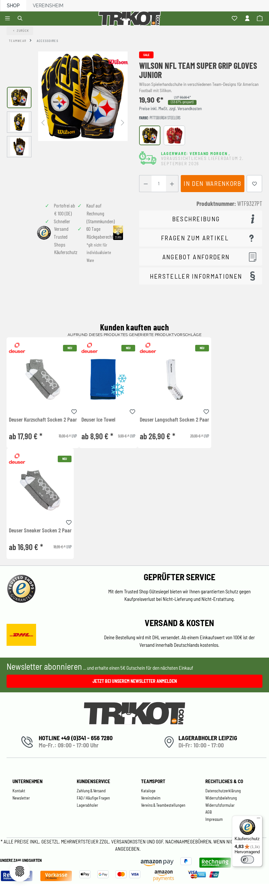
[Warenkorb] (260, 18)
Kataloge (148, 790)
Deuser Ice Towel (98, 419)
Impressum (214, 819)
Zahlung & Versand (91, 790)
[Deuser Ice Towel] (108, 379)
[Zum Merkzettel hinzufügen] (254, 183)
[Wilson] (118, 61)
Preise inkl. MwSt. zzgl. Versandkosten (170, 108)
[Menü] (8, 18)
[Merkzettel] (235, 18)
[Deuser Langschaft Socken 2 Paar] (174, 379)
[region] (67, 121)
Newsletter (21, 798)
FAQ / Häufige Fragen (93, 798)
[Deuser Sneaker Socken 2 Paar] (40, 490)
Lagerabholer (87, 805)
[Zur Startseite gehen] (131, 18)
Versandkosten (129, 841)
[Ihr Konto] (248, 18)
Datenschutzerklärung (223, 790)
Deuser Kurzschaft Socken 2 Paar (43, 419)
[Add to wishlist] (74, 411)
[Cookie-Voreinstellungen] (20, 871)
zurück (23, 30)
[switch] (247, 859)
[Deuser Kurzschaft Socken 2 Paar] (43, 379)
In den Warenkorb (212, 183)
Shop (13, 5)
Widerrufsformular (220, 805)
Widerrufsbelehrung (221, 798)
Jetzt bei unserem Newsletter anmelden (135, 681)
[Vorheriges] (43, 122)
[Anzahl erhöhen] (172, 183)
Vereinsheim (48, 5)
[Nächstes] (123, 122)
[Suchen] (21, 18)
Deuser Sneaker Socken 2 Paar (40, 530)
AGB (208, 812)
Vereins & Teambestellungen (163, 805)
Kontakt (18, 790)
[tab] (200, 219)
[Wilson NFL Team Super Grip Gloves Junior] (83, 96)
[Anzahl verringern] (145, 183)
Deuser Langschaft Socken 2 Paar (174, 419)
